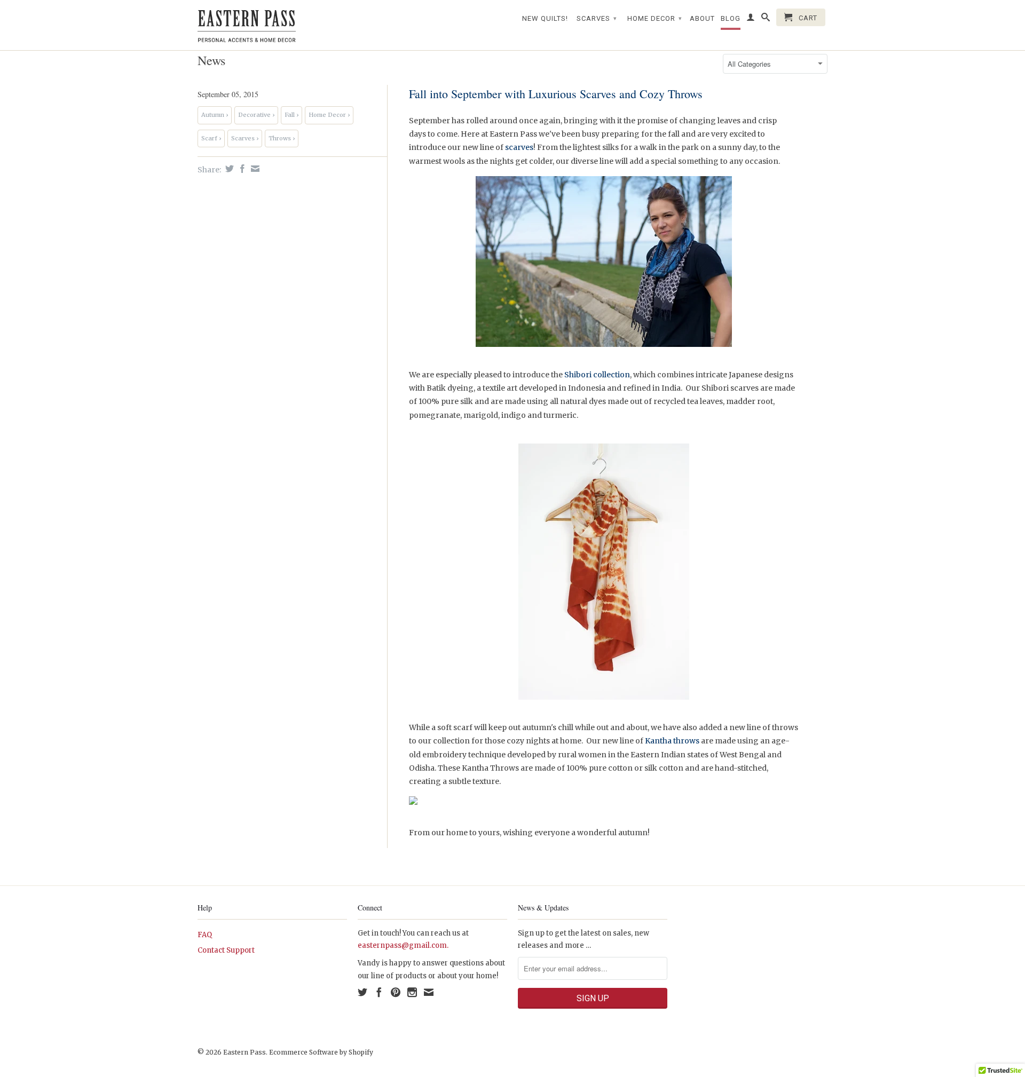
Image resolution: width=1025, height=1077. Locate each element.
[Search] (765, 19)
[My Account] (750, 19)
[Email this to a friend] (253, 168)
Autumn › (214, 114)
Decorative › (256, 114)
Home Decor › (329, 114)
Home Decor (654, 18)
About (702, 18)
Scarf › (211, 138)
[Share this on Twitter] (228, 168)
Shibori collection (597, 374)
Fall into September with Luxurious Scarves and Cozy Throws (556, 93)
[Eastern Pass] (272, 25)
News (211, 60)
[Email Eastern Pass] (428, 992)
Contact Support (226, 950)
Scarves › (244, 138)
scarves (519, 147)
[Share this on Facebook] (241, 168)
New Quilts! (545, 18)
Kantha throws (672, 741)
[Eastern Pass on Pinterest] (395, 992)
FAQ (205, 934)
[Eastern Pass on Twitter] (362, 992)
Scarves (597, 18)
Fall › (291, 114)
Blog (730, 18)
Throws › (282, 138)
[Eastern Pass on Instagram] (412, 992)
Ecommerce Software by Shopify (321, 1052)
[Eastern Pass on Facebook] (379, 992)
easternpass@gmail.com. (403, 945)
